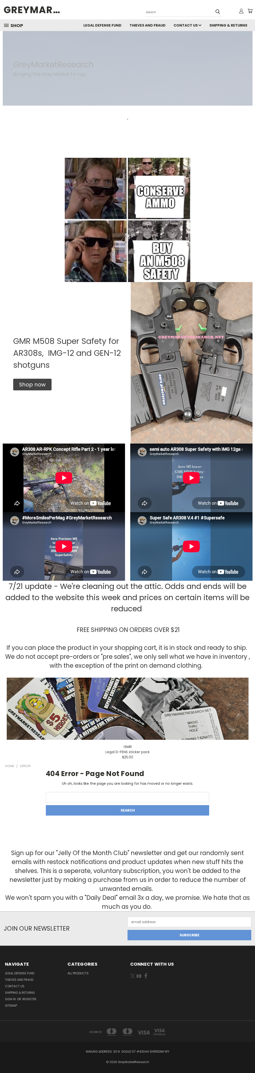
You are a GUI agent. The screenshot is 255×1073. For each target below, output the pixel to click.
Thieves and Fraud (147, 25)
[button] (32, 385)
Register (29, 999)
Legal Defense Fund (102, 25)
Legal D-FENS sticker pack (128, 751)
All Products (78, 973)
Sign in (10, 999)
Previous (247, 1057)
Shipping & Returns (228, 25)
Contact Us (186, 25)
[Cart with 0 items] (250, 10)
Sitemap (11, 1005)
